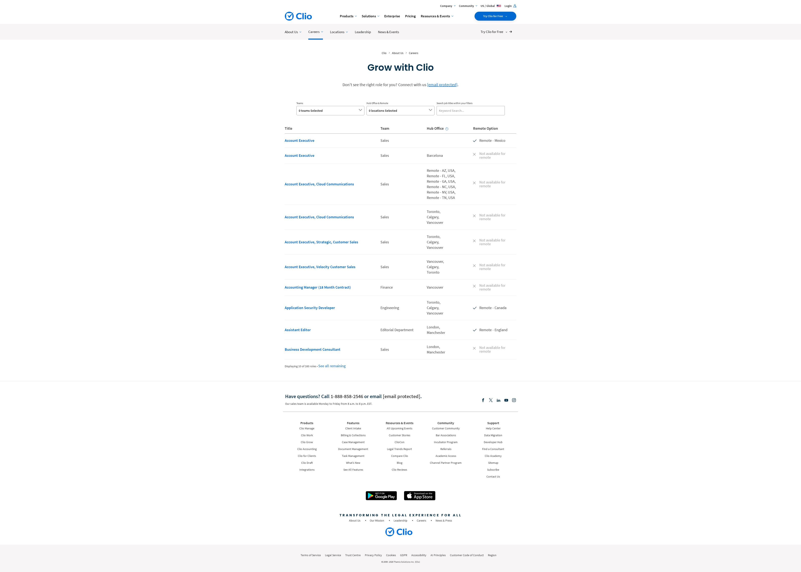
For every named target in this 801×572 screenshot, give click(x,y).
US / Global (488, 6)
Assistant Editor (298, 329)
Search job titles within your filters (454, 103)
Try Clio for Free (493, 16)
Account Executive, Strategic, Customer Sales (321, 242)
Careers (413, 53)
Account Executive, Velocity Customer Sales (320, 266)
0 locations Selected (383, 110)
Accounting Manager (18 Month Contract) (318, 287)
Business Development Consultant (312, 349)
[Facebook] (483, 400)
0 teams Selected (311, 110)
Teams (299, 103)
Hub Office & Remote (377, 103)
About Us (397, 53)
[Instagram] (514, 400)
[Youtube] (506, 400)
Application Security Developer (310, 307)
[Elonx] (491, 400)
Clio (384, 53)
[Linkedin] (498, 400)
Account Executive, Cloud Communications (319, 184)
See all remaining (332, 365)
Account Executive (299, 140)
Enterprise (392, 16)
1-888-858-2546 (347, 396)
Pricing (410, 16)
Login (508, 6)
